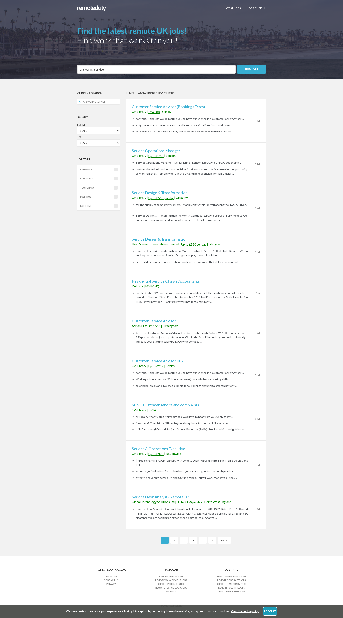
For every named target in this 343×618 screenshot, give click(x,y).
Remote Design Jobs (171, 576)
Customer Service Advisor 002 (158, 360)
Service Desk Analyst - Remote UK (161, 496)
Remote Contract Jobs (231, 580)
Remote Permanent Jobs (231, 576)
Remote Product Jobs (171, 584)
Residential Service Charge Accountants (166, 281)
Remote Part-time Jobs (231, 591)
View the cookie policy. (245, 611)
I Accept (270, 611)
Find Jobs (251, 69)
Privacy (111, 584)
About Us (111, 576)
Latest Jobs (232, 8)
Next (224, 540)
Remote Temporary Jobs (231, 584)
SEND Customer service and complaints (165, 404)
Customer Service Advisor (154, 320)
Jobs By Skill (256, 8)
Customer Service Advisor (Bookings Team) (168, 106)
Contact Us (111, 580)
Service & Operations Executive (158, 448)
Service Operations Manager (156, 150)
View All (171, 591)
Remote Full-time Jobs (231, 587)
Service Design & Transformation (160, 192)
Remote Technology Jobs (171, 587)
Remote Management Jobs (171, 580)
